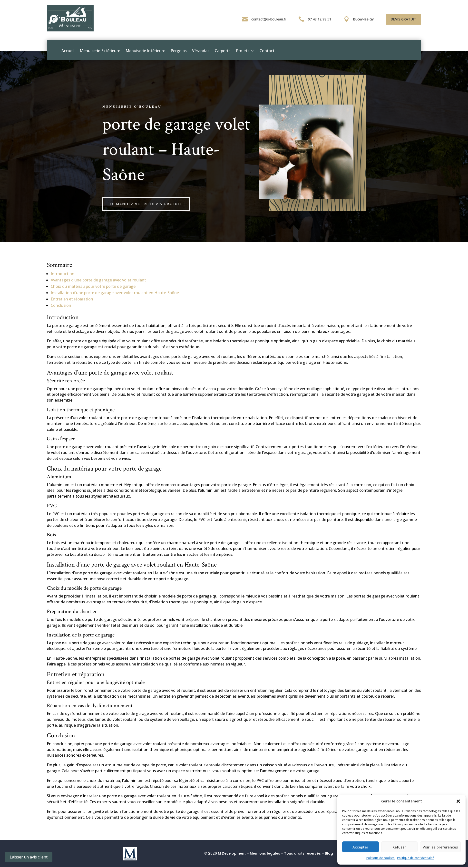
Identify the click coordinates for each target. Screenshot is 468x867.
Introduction (62, 273)
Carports (223, 50)
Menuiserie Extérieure (100, 50)
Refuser (399, 847)
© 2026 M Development (225, 853)
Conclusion (61, 305)
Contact (267, 50)
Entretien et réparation (72, 299)
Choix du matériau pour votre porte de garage (93, 286)
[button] (458, 801)
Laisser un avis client (29, 857)
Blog (329, 853)
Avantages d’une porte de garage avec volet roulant (98, 280)
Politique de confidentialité (415, 858)
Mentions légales (265, 853)
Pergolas (179, 50)
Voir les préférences (440, 847)
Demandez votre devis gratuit (146, 204)
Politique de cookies (380, 858)
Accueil (67, 50)
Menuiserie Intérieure (145, 50)
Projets (242, 50)
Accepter (360, 847)
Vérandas (200, 50)
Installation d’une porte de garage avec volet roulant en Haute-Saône (115, 292)
